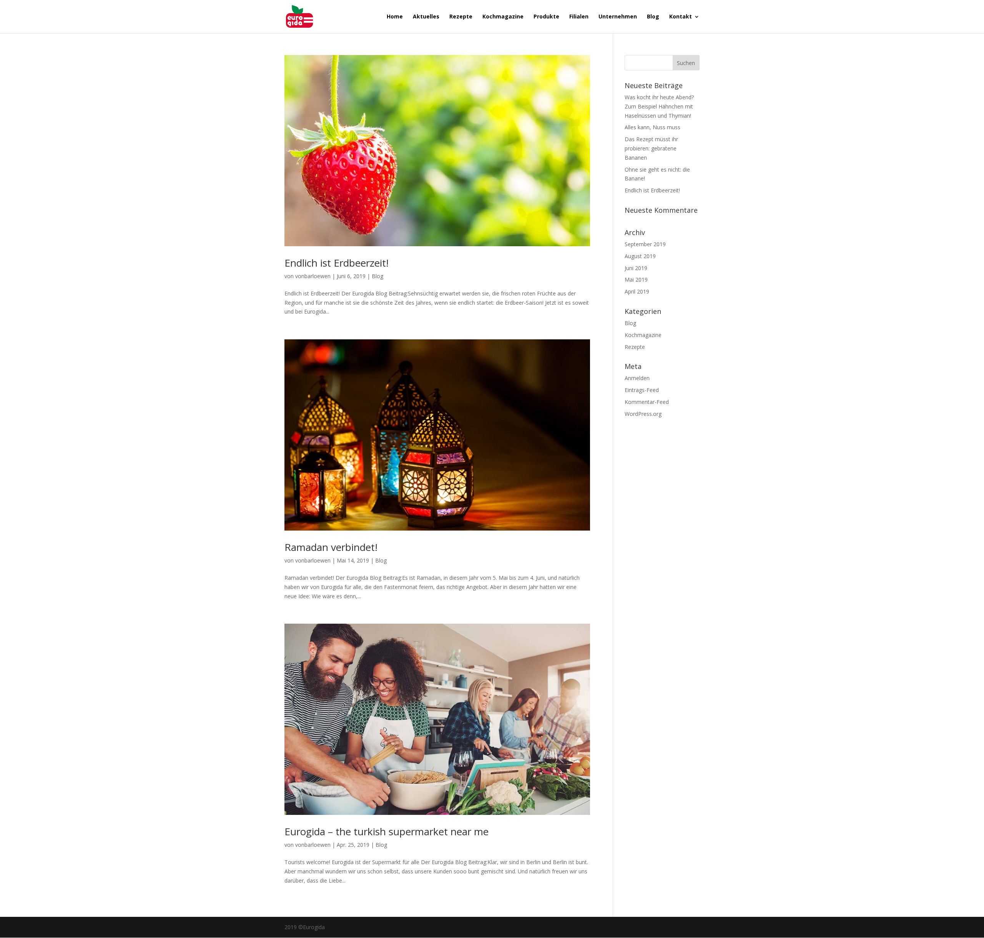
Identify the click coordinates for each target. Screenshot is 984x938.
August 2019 (640, 256)
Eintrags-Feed (642, 390)
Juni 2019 (636, 268)
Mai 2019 (636, 279)
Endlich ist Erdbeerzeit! (336, 263)
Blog (653, 17)
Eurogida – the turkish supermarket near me (386, 831)
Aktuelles (426, 17)
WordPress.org (643, 413)
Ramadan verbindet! (330, 547)
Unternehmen (617, 17)
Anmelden (637, 378)
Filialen (578, 17)
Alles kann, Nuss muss (652, 127)
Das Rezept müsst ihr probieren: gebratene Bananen (651, 148)
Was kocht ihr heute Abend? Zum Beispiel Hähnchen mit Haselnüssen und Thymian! (659, 106)
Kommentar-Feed (647, 402)
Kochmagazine (503, 17)
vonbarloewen (313, 276)
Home (395, 17)
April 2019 (637, 291)
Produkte (546, 17)
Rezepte (460, 17)
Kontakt (680, 17)
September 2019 (645, 244)
